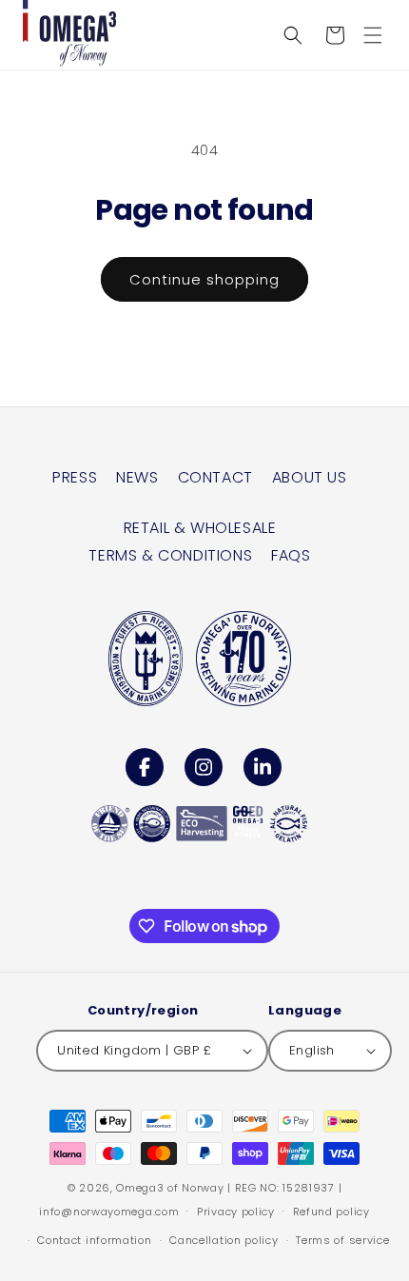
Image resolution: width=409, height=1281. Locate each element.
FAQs (290, 555)
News (137, 477)
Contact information (94, 1240)
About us (309, 477)
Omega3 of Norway (170, 1187)
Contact (215, 477)
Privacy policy (236, 1211)
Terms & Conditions (170, 555)
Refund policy (331, 1211)
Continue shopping (204, 279)
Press (74, 477)
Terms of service (342, 1240)
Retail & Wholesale (200, 528)
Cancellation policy (223, 1240)
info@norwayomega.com (109, 1210)
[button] (373, 35)
